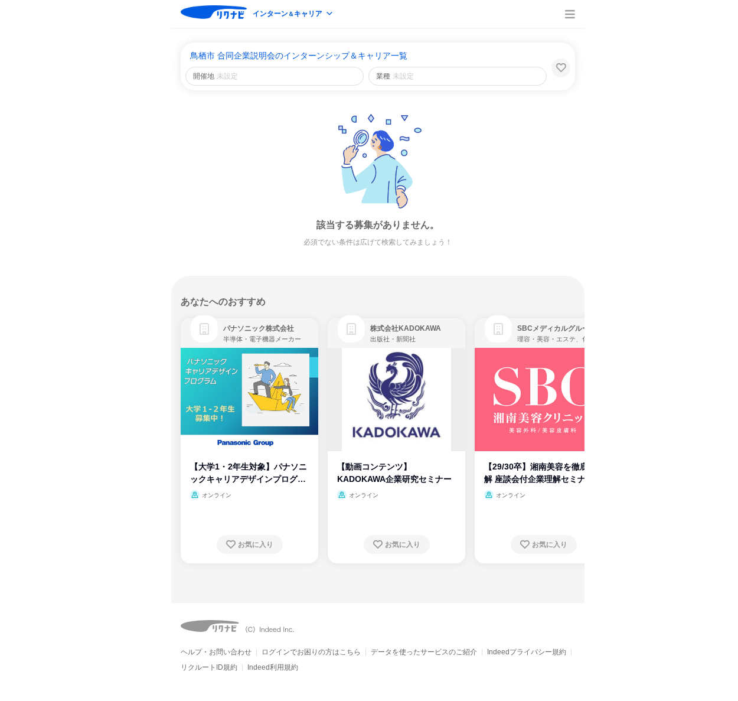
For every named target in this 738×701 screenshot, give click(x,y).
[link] (204, 329)
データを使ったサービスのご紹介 (424, 652)
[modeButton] (293, 14)
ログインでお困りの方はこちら (311, 652)
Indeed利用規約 (272, 667)
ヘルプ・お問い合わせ (216, 652)
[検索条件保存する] (560, 67)
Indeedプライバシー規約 (526, 652)
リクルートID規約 (209, 667)
